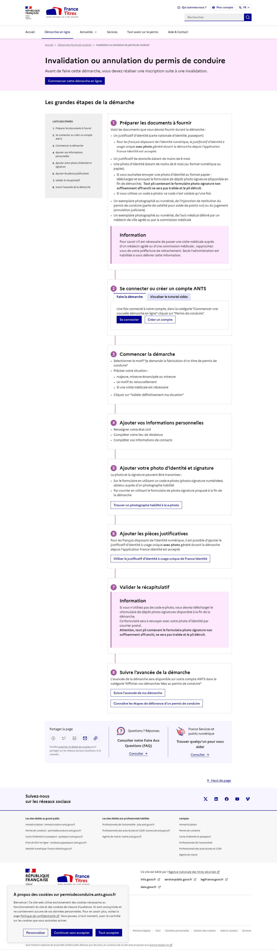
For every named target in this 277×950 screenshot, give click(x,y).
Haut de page (221, 780)
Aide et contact (228, 930)
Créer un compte (160, 319)
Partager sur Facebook (53, 738)
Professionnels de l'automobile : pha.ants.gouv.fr (128, 824)
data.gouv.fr (148, 887)
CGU (158, 930)
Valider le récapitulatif (68, 180)
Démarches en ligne (57, 32)
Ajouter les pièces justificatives (72, 173)
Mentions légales (142, 930)
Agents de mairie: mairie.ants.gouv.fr (122, 836)
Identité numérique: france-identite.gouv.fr (48, 848)
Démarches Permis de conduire (75, 45)
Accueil (30, 32)
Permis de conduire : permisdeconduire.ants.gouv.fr (53, 830)
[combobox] (168, 17)
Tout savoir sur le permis (142, 32)
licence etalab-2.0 (159, 945)
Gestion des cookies (205, 930)
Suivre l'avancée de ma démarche (138, 693)
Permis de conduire (189, 830)
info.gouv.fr (148, 879)
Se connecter (129, 319)
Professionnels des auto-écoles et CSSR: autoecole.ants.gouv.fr (136, 830)
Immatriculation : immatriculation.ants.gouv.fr (50, 824)
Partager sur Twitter (64, 738)
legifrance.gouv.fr (212, 879)
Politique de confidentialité (38, 916)
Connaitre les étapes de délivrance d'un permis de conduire (157, 703)
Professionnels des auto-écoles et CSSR (200, 848)
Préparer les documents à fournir (73, 128)
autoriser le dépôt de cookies (74, 746)
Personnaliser (35, 932)
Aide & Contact (178, 32)
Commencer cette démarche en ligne (75, 81)
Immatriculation (188, 824)
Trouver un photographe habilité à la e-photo (146, 505)
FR (244, 7)
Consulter (136, 753)
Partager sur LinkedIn (74, 738)
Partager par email (85, 738)
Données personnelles (177, 930)
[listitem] (205, 799)
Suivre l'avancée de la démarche (73, 187)
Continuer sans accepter (72, 932)
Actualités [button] (86, 32)
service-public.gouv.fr (178, 879)
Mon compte (225, 7)
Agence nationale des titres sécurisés (192, 872)
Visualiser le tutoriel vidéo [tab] (169, 297)
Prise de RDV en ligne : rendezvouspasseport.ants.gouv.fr (56, 842)
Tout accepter (109, 932)
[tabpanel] (170, 315)
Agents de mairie (188, 854)
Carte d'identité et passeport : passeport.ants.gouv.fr (54, 836)
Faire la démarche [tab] (130, 297)
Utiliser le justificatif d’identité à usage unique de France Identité (160, 558)
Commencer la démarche (69, 145)
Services (112, 32)
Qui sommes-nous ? (194, 7)
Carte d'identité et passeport (195, 836)
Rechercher (248, 17)
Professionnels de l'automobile (195, 842)
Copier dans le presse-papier (95, 738)
